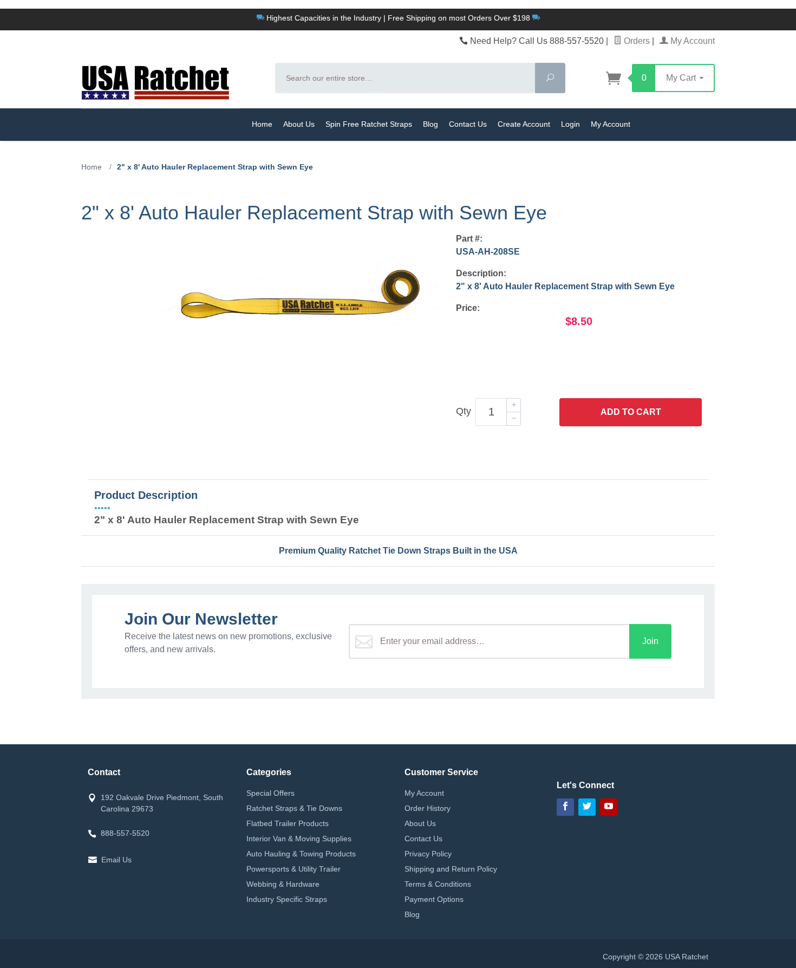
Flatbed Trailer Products (287, 823)
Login (570, 124)
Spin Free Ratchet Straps (368, 124)
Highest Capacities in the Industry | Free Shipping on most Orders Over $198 (398, 18)
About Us (299, 124)
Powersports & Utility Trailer (293, 869)
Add (631, 412)
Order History (427, 808)
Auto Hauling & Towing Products (301, 853)
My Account (691, 41)
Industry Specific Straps (286, 899)
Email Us (116, 859)
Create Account (524, 124)
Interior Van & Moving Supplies (298, 838)
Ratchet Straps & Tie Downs (294, 808)
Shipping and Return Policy (450, 869)
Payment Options (434, 899)
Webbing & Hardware (282, 884)
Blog (430, 124)
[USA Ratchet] (172, 81)
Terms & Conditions (437, 884)
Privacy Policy (428, 853)
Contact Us (468, 124)
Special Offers (270, 793)
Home (262, 124)
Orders (636, 41)
